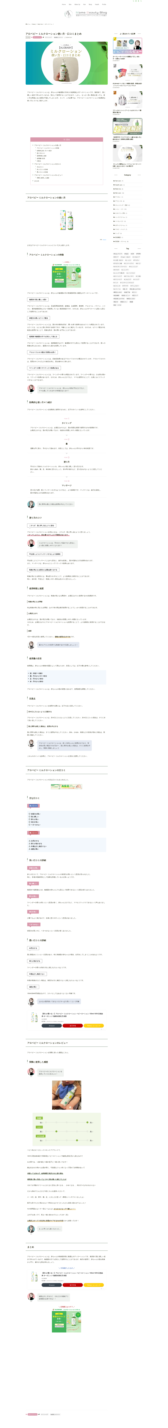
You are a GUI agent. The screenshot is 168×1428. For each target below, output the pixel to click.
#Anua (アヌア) (118, 254)
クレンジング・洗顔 (122, 205)
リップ (118, 233)
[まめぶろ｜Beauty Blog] (84, 14)
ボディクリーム (37, 37)
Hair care (119, 181)
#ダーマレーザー (129, 276)
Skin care (119, 193)
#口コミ (134, 292)
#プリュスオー (135, 286)
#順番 (131, 302)
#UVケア (116, 257)
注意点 (39, 161)
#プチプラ (125, 286)
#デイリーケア (118, 279)
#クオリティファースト (120, 266)
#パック (116, 282)
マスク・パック (121, 229)
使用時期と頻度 (41, 156)
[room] (138, 1)
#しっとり (128, 260)
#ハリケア (136, 279)
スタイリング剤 (121, 213)
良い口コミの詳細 (42, 169)
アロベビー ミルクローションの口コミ (47, 164)
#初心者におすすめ (135, 289)
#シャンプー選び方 (119, 273)
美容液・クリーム (121, 241)
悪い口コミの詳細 (42, 172)
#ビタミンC (117, 286)
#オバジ (138, 263)
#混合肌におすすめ (119, 299)
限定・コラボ (117, 305)
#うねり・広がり (125, 257)
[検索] (141, 1)
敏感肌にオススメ (58, 37)
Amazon (104, 239)
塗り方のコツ (41, 153)
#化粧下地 (127, 292)
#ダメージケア (118, 276)
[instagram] (136, 1)
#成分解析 (116, 295)
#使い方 (125, 289)
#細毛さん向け (131, 299)
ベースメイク (120, 221)
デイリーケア (48, 37)
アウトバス (119, 201)
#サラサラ (116, 270)
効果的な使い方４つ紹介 (44, 151)
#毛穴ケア (135, 295)
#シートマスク (131, 273)
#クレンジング (133, 266)
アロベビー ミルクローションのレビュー (48, 175)
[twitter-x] (133, 1)
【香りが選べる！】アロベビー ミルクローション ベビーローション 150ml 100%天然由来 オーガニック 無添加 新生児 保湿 (72, 1014)
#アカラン (136, 260)
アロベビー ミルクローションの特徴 (48, 148)
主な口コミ (40, 167)
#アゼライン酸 (118, 263)
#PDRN (138, 254)
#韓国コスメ (123, 302)
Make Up (119, 189)
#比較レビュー (126, 295)
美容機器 (119, 237)
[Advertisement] (66, 119)
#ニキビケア (127, 279)
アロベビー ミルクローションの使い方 (47, 145)
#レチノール (117, 289)
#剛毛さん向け (118, 292)
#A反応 (126, 254)
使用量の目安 (41, 158)
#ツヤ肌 (138, 276)
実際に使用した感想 (43, 178)
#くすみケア (136, 257)
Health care (120, 185)
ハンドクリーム (121, 217)
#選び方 (116, 302)
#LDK (132, 254)
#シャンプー (125, 270)
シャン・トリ (120, 209)
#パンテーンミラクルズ (127, 282)
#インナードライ (129, 263)
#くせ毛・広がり (118, 260)
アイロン (119, 197)
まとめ (36, 181)
